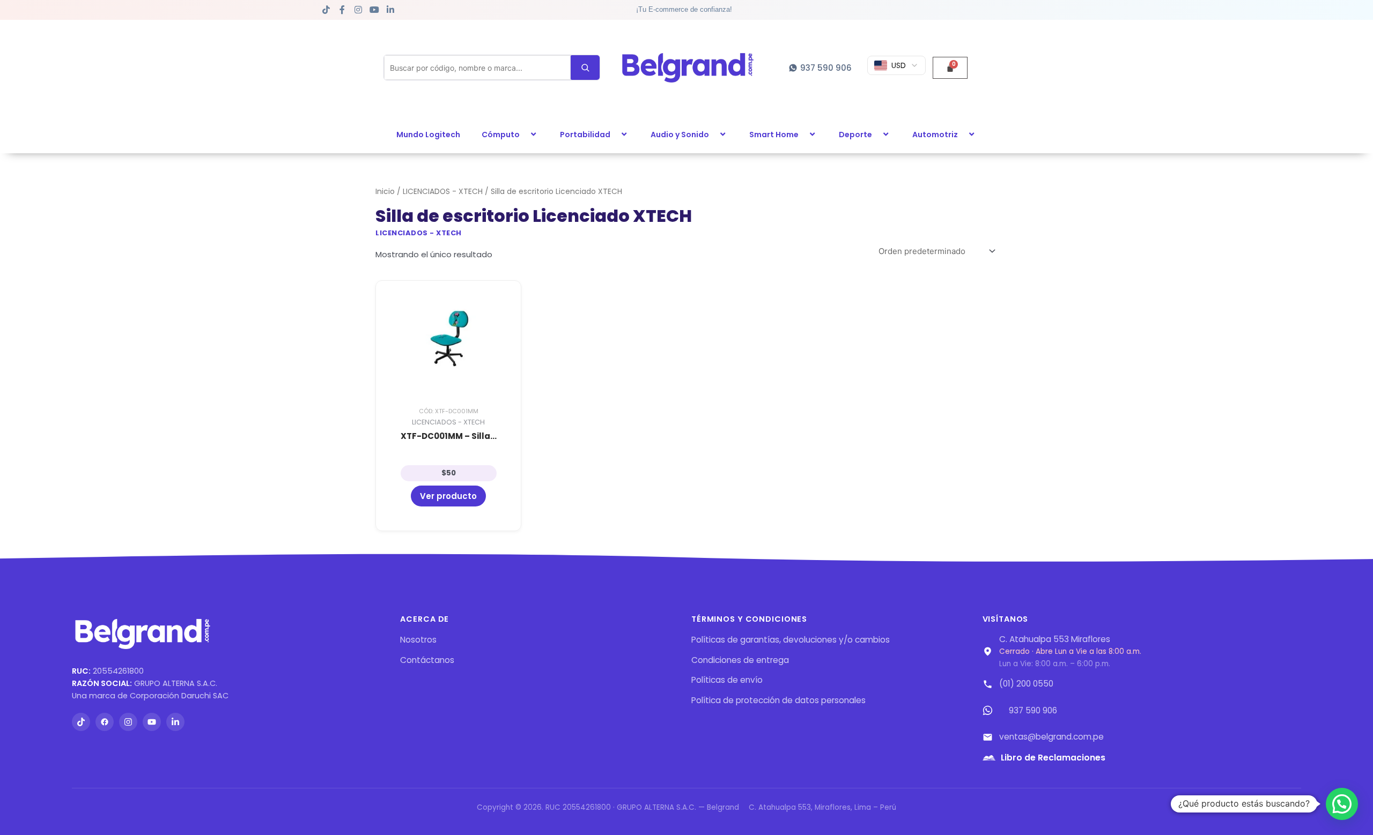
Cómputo (501, 134)
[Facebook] (104, 722)
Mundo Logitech (428, 134)
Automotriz (935, 134)
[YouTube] (152, 722)
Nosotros (418, 639)
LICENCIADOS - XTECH (443, 192)
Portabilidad (585, 134)
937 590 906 (1033, 710)
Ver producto (448, 496)
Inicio (385, 192)
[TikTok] (81, 722)
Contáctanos (427, 660)
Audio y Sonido (680, 134)
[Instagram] (128, 722)
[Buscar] (585, 67)
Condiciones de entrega (740, 660)
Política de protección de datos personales (778, 700)
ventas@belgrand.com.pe (1051, 736)
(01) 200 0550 (1026, 683)
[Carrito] (950, 68)
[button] (524, 134)
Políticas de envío (727, 679)
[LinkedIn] (175, 722)
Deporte (855, 134)
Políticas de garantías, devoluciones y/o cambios (790, 639)
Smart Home (774, 134)
